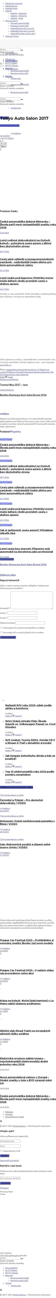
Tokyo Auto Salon (18, 374)
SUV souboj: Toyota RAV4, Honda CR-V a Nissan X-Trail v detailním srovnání (30, 741)
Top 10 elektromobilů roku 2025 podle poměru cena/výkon (29, 773)
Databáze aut (11, 6)
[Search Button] (22, 50)
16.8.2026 (4, 232)
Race (12, 372)
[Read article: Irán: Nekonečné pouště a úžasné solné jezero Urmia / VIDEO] (28, 835)
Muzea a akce (11, 20)
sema (19, 372)
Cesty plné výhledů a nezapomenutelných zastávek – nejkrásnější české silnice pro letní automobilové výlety (27, 262)
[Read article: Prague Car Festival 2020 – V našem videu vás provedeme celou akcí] (28, 963)
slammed (32, 372)
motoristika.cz (5, 364)
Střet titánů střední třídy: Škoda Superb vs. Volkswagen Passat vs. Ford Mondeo (30, 724)
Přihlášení (4, 1188)
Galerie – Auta (16, 18)
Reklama (9, 1112)
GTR (39, 369)
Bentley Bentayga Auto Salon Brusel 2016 (23, 564)
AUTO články (11, 63)
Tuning (8, 76)
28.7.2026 (4, 251)
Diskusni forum (12, 36)
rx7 (15, 372)
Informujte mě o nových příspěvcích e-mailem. (23, 632)
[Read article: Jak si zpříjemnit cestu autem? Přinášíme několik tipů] (28, 522)
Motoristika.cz (19, 1126)
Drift (24, 369)
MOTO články (11, 65)
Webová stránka (7, 623)
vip (27, 374)
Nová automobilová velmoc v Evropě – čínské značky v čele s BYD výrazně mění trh (26, 1080)
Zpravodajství (11, 53)
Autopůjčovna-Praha (14, 1116)
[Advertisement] (28, 179)
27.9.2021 (4, 855)
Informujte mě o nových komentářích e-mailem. (24, 627)
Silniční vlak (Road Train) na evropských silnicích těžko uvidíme (25, 1032)
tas (48, 372)
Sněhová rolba (8, 574)
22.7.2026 (4, 538)
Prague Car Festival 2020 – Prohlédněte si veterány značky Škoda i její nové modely (27, 942)
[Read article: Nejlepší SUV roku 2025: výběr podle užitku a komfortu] (30, 700)
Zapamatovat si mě (11, 1151)
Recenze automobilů (19, 70)
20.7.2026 (4, 557)
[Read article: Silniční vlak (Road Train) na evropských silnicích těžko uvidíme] (28, 1024)
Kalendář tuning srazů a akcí (22, 33)
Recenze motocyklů (19, 73)
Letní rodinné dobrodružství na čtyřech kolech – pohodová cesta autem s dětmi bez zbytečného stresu (25, 243)
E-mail (3, 618)
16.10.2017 (5, 135)
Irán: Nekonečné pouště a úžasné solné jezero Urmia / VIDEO (25, 846)
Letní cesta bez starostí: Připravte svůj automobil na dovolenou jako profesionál (26, 550)
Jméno (3, 613)
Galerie (8, 11)
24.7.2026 (4, 289)
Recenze (9, 68)
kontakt (8, 1114)
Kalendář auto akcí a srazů (22, 28)
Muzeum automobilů (19, 23)
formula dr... (32, 369)
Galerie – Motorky (18, 15)
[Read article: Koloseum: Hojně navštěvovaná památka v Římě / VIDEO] (28, 813)
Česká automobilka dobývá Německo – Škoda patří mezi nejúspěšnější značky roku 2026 (28, 224)
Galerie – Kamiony (18, 13)
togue (7, 374)
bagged (9, 369)
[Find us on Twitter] (1, 64)
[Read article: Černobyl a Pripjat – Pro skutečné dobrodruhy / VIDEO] (28, 792)
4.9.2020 (4, 950)
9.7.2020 (4, 1011)
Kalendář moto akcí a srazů (22, 31)
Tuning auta (15, 108)
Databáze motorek (13, 3)
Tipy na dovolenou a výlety (12, 795)
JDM (7, 372)
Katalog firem (11, 8)
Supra (44, 372)
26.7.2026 (4, 270)
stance (39, 372)
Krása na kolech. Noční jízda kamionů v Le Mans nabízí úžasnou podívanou (27, 1002)
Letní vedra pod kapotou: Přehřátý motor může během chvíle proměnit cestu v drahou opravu (26, 280)
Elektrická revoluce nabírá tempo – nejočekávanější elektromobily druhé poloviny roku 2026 (24, 1061)
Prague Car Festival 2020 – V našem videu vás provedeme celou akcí (27, 972)
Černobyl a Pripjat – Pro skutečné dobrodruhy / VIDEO (21, 802)
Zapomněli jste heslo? (9, 1160)
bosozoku (17, 369)
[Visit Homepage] (19, 47)
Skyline (25, 372)
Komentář (5, 608)
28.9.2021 (4, 811)
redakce (17, 133)
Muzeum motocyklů (19, 25)
